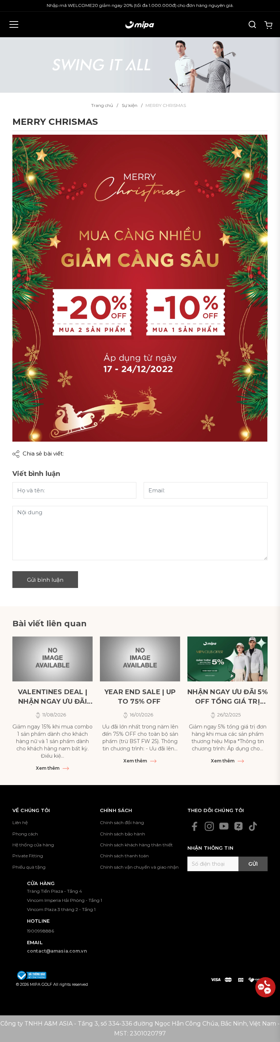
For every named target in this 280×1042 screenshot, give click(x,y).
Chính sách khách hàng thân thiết (136, 844)
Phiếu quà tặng (29, 867)
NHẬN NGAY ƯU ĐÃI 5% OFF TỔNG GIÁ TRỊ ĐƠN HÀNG (227, 697)
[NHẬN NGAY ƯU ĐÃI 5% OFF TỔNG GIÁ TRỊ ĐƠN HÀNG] (227, 659)
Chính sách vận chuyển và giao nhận (139, 867)
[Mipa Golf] (140, 64)
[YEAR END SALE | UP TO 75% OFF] (140, 659)
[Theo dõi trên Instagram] (209, 826)
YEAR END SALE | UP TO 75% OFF (140, 696)
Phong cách (25, 834)
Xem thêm (48, 768)
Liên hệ (20, 822)
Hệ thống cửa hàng (33, 844)
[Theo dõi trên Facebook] (194, 826)
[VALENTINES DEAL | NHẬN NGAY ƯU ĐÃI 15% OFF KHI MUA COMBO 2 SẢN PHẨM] (52, 659)
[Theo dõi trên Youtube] (224, 826)
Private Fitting (27, 855)
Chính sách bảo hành (122, 834)
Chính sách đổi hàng (122, 822)
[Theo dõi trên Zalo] (238, 826)
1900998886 (40, 931)
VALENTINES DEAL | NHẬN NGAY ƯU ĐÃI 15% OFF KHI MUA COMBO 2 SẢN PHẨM (52, 697)
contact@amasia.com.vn (57, 951)
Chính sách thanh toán (124, 855)
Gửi (253, 864)
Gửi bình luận (45, 579)
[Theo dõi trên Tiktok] (253, 826)
